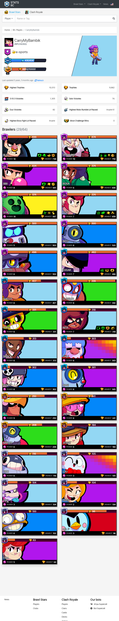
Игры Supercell (100, 604)
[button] (112, 4)
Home (7, 30)
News (105, 4)
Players (36, 604)
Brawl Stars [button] (79, 4)
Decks (64, 616)
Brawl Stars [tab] (14, 12)
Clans (64, 608)
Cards (64, 612)
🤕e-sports (20, 52)
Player (8, 18)
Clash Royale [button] (93, 4)
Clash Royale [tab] (36, 12)
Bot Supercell (99, 608)
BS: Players (17, 30)
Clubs (35, 608)
